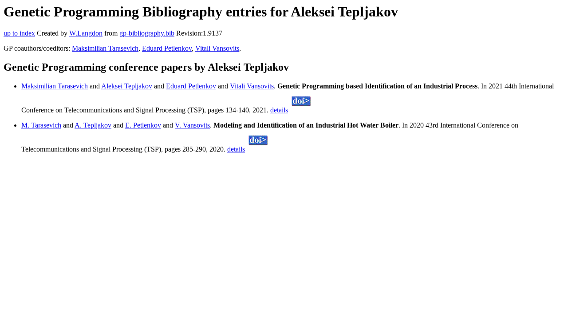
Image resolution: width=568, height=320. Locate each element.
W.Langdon (86, 33)
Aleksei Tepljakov (126, 86)
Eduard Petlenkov (167, 48)
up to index (19, 33)
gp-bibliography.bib (146, 33)
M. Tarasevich (41, 125)
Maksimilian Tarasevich (105, 48)
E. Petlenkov (143, 125)
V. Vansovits (192, 125)
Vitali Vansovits (217, 48)
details (279, 110)
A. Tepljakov (93, 125)
